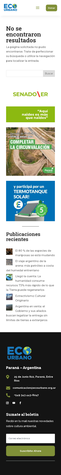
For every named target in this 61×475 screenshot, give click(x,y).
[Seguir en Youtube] (13, 403)
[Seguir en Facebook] (20, 403)
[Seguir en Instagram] (7, 403)
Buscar (49, 73)
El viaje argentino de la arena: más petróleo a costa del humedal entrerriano (30, 266)
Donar (51, 7)
